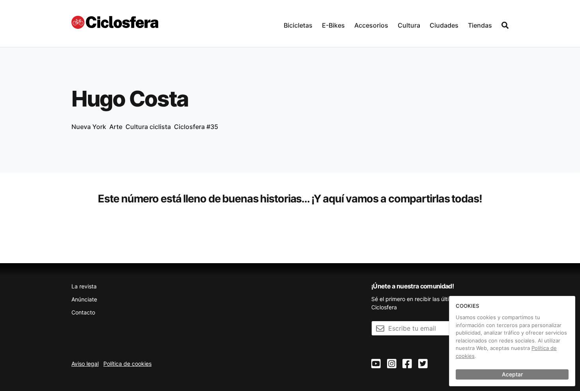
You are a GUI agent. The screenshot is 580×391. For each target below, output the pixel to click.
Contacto (83, 312)
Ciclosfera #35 (196, 127)
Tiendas (480, 25)
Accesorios (371, 25)
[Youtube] (376, 363)
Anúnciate (84, 299)
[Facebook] (407, 363)
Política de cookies (127, 363)
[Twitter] (423, 363)
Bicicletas (298, 25)
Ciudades (444, 25)
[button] (298, 23)
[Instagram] (392, 363)
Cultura (409, 25)
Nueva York (88, 127)
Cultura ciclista (148, 127)
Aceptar (512, 374)
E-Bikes (333, 25)
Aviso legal (85, 363)
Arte (115, 127)
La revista (84, 286)
